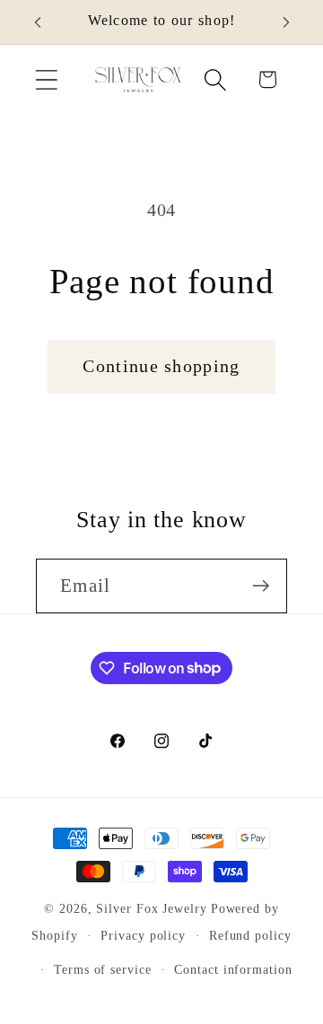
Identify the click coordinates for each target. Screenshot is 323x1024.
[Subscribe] (260, 586)
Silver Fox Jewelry (151, 908)
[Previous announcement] (37, 22)
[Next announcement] (286, 22)
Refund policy (250, 935)
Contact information (233, 969)
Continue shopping (161, 366)
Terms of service (103, 969)
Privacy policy (143, 935)
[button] (46, 79)
